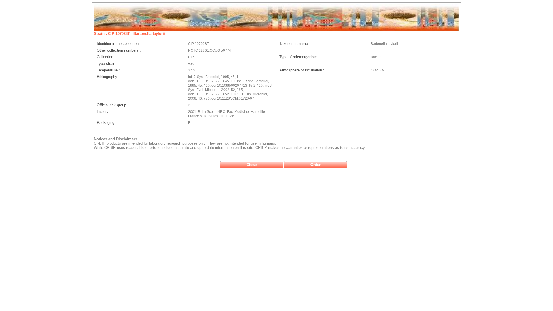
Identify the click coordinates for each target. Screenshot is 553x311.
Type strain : (107, 63)
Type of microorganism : (299, 57)
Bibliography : (108, 77)
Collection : (106, 57)
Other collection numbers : (119, 50)
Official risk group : (112, 105)
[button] (251, 164)
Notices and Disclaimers (115, 139)
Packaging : (107, 122)
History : (104, 111)
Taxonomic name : (294, 43)
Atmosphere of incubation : (301, 70)
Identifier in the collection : (119, 43)
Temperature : (108, 70)
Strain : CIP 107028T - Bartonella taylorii (129, 33)
